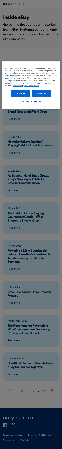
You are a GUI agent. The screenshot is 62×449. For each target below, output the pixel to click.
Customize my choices (31, 102)
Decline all (20, 93)
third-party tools (11, 75)
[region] (31, 85)
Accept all (41, 93)
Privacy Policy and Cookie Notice (26, 85)
